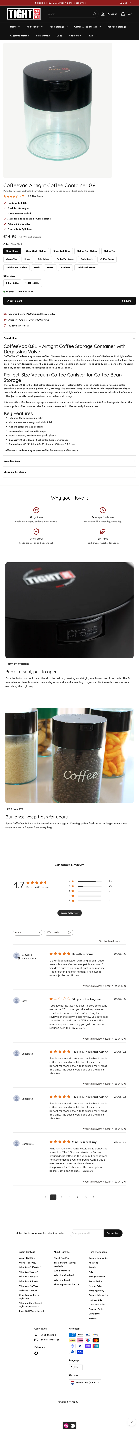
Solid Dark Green (86, 267)
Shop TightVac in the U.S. (32, 1311)
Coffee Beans (107, 259)
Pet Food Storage (116, 26)
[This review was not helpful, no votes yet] (122, 986)
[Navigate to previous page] (45, 1197)
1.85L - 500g (32, 283)
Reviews (93, 1318)
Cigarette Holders (19, 35)
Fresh (36, 267)
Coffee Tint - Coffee (87, 251)
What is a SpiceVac (29, 1281)
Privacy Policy (95, 1285)
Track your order (97, 1304)
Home (13, 26)
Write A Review (70, 913)
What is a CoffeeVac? (30, 1267)
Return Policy (95, 1281)
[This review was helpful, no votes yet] (116, 986)
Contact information (98, 1258)
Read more (78, 1028)
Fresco (50, 267)
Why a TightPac (62, 1270)
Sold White (43, 259)
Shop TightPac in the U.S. (67, 1284)
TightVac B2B (95, 1299)
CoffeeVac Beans (65, 259)
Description (10, 338)
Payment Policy (96, 1309)
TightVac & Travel (28, 1290)
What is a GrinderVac (65, 1275)
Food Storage (57, 26)
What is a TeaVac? (28, 1272)
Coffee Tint (109, 251)
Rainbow (65, 267)
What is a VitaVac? (28, 1285)
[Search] (95, 14)
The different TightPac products (65, 1264)
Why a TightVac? (27, 1262)
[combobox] (72, 14)
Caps (59, 35)
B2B (91, 35)
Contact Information (98, 1295)
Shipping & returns (15, 472)
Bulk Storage (43, 35)
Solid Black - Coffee (16, 267)
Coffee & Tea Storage (86, 26)
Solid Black (87, 259)
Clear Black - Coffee (36, 251)
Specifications (12, 461)
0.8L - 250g (12, 283)
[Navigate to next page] (94, 1197)
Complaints (94, 1313)
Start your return (97, 1276)
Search (92, 1267)
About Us (74, 35)
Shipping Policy (96, 1290)
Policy (91, 1272)
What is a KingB (62, 1280)
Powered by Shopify (68, 1401)
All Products (33, 26)
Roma (27, 259)
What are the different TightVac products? (30, 1304)
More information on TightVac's (29, 1297)
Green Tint (11, 259)
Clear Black (12, 251)
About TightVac (27, 1258)
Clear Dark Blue (61, 251)
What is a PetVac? (28, 1276)
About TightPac (62, 1258)
